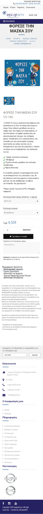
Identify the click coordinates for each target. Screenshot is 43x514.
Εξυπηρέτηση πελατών (12, 451)
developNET (23, 510)
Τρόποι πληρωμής (10, 444)
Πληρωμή (7, 414)
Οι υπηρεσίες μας (10, 437)
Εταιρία (12, 7)
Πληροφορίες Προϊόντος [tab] (12, 267)
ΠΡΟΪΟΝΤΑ (10, 21)
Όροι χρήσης (8, 448)
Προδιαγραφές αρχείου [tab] (13, 269)
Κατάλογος (8, 462)
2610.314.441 (34, 3)
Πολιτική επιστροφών (11, 455)
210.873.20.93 (21, 3)
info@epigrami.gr (14, 395)
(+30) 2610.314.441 (13, 390)
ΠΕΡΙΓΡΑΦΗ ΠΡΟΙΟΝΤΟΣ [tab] (13, 278)
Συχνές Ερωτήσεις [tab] (11, 271)
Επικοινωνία (30, 7)
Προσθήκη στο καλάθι (19, 236)
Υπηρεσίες (20, 7)
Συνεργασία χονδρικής (12, 426)
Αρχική (5, 7)
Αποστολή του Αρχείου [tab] (13, 273)
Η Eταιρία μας (9, 433)
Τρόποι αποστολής (10, 441)
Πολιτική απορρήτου (11, 459)
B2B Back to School (11, 430)
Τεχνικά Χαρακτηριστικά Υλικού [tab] (17, 276)
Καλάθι (6, 410)
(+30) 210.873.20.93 (14, 385)
